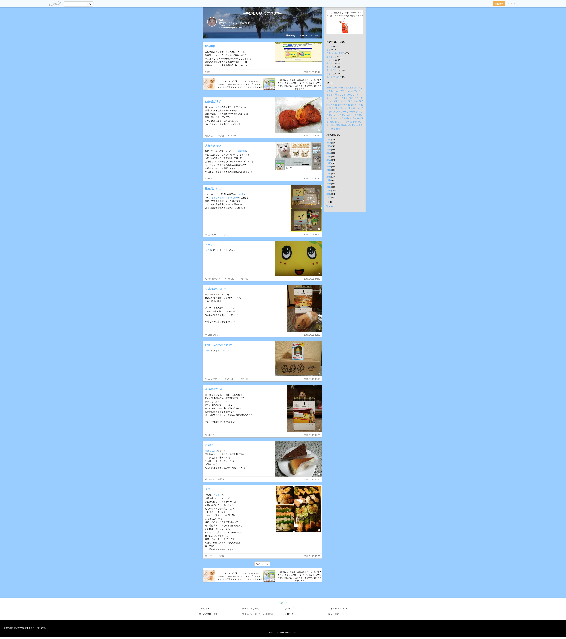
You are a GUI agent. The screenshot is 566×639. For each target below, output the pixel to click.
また (328, 49)
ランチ (329, 46)
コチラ (208, 250)
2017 (328, 169)
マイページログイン (337, 608)
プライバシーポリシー (252, 613)
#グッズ (224, 234)
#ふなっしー (210, 234)
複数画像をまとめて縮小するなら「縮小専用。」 (26, 627)
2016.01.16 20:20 (312, 479)
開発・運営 (333, 613)
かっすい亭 (331, 56)
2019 (328, 163)
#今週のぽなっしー (213, 334)
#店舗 (221, 135)
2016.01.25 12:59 (312, 334)
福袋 (241, 194)
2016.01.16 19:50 (312, 556)
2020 (328, 159)
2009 (328, 197)
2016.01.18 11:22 (312, 434)
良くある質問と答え (208, 613)
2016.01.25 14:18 (312, 278)
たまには (330, 73)
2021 (328, 156)
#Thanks (232, 135)
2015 (328, 176)
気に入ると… (332, 70)
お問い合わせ (291, 613)
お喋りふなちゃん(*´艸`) (219, 345)
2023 (328, 149)
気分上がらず (332, 76)
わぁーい (330, 59)
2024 (328, 145)
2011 (328, 190)
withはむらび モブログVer (262, 13)
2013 (328, 183)
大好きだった (213, 145)
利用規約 (269, 613)
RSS (331, 206)
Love (304, 35)
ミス (207, 489)
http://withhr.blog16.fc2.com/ (231, 27)
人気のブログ (291, 608)
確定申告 (210, 46)
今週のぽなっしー (215, 289)
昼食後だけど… (214, 101)
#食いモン (209, 135)
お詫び (209, 445)
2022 (328, 152)
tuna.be (282, 602)
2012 (328, 186)
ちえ (221, 19)
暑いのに (330, 66)
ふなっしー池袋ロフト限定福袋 (223, 197)
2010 (328, 193)
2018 (328, 166)
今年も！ (330, 63)
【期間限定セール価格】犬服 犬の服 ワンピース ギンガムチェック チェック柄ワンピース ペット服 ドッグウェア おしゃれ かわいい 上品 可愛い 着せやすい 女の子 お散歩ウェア (299, 84)
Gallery (291, 35)
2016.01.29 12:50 (312, 135)
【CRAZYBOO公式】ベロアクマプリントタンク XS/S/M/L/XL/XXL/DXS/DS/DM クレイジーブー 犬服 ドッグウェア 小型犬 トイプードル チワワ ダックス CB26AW (240, 84)
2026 (328, 139)
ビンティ (217, 106)
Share (315, 35)
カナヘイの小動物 (334, 52)
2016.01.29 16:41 (312, 71)
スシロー (217, 494)
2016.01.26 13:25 (312, 234)
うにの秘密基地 (239, 151)
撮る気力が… (213, 188)
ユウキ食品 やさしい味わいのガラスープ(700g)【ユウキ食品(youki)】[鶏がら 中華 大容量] (344, 15)
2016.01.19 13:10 (312, 378)
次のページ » (262, 563)
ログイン (511, 3)
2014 (328, 180)
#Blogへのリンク (212, 278)
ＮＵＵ (209, 244)
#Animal (208, 178)
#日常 (207, 71)
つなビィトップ (206, 608)
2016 (328, 173)
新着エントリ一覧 (250, 608)
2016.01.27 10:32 (312, 178)
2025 (328, 142)
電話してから (211, 450)
